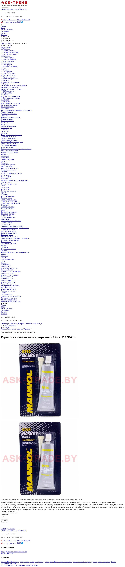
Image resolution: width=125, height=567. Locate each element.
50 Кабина (4, 84)
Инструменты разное (8, 164)
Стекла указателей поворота (10, 203)
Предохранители (6, 294)
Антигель (4, 245)
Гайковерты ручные (7, 159)
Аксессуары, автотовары (9, 105)
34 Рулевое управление (8, 75)
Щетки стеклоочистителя (9, 150)
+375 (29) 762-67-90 (23, 20)
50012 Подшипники (7, 91)
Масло (3, 186)
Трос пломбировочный (8, 136)
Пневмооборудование (8, 217)
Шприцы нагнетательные (9, 236)
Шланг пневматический (9, 233)
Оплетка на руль (6, 128)
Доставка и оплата (7, 29)
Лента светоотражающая (9, 184)
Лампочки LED (6, 179)
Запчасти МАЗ (6, 47)
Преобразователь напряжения (11, 296)
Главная (3, 26)
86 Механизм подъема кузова (10, 103)
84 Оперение (5, 100)
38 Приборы (5, 80)
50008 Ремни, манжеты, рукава (11, 89)
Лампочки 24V (6, 177)
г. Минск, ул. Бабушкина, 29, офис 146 (13, 9)
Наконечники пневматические (11, 221)
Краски (3, 254)
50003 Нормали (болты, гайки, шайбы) (14, 86)
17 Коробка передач (7, 57)
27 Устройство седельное (9, 66)
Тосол (3, 261)
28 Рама (3, 68)
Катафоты (4, 194)
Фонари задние (6, 215)
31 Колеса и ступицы (8, 73)
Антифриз (4, 247)
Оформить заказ (6, 43)
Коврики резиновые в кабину (11, 117)
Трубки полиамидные (8, 229)
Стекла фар (4, 205)
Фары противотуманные (9, 212)
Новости (4, 33)
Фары (3, 210)
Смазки (3, 257)
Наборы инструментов (8, 170)
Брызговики (5, 108)
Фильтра (3, 263)
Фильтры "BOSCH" (7, 273)
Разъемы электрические (9, 300)
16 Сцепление (5, 56)
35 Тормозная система (8, 77)
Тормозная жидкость (7, 259)
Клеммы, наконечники (8, 291)
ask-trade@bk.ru (10, 325)
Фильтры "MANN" (7, 279)
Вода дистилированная (8, 249)
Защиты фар (5, 115)
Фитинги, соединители (8, 231)
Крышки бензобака (7, 121)
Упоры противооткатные (9, 140)
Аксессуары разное (7, 107)
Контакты (4, 35)
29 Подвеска (5, 70)
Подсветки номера (7, 198)
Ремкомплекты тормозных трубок (12, 226)
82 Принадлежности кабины (10, 98)
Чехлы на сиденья (7, 147)
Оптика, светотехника (8, 191)
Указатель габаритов (7, 207)
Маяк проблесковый (7, 196)
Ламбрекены (5, 122)
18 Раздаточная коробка (9, 59)
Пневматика (68, 562)
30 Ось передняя (6, 72)
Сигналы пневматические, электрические (15, 228)
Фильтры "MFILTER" (8, 280)
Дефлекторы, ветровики (9, 114)
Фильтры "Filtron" (7, 277)
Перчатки (4, 133)
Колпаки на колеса (7, 119)
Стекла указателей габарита (10, 201)
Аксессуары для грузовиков (20, 562)
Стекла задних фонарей (9, 200)
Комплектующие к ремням (10, 240)
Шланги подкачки (7, 235)
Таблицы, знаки (6, 182)
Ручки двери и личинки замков (11, 135)
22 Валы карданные (7, 61)
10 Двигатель (5, 49)
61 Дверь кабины (6, 93)
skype (7, 327)
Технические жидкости (8, 243)
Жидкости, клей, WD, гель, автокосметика (15, 252)
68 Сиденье (4, 94)
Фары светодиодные (7, 214)
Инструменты (5, 157)
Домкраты (4, 163)
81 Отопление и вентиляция (10, 96)
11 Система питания (7, 50)
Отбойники (4, 129)
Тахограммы (5, 156)
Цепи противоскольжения (9, 145)
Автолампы (106, 562)
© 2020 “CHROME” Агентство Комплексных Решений (19, 565)
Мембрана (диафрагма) (8, 126)
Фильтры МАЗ (6, 264)
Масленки (4, 124)
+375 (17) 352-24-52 (8, 20)
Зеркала (3, 193)
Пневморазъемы (6, 222)
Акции (3, 28)
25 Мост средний (6, 64)
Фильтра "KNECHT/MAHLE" (11, 271)
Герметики (4, 250)
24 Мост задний (6, 63)
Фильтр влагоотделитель (9, 268)
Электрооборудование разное (10, 301)
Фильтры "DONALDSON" (10, 275)
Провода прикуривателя (9, 298)
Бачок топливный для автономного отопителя (16, 110)
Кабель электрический (8, 289)
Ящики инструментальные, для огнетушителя (16, 149)
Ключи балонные (6, 166)
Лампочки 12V (6, 175)
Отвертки (4, 171)
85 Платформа (5, 101)
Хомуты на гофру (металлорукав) (12, 142)
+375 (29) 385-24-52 (10, 22)
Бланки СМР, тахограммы (9, 152)
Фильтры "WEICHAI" (8, 282)
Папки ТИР (5, 131)
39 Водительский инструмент (11, 82)
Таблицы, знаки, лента (46, 562)
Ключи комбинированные (9, 168)
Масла (100, 562)
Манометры (5, 219)
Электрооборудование (8, 284)
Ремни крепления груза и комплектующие (15, 238)
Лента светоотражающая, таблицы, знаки (14, 180)
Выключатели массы (8, 287)
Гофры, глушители (7, 112)
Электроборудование (90, 562)
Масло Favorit (5, 187)
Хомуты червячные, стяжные (10, 143)
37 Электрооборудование (9, 79)
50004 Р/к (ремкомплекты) (9, 87)
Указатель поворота (7, 208)
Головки (3, 161)
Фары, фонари (59, 562)
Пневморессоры (6, 224)
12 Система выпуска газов (9, 52)
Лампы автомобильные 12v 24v (11, 173)
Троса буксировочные (8, 138)
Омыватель (4, 256)
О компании (5, 31)
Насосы (3, 293)
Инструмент (34, 562)
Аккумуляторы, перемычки (10, 286)
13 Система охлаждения (9, 54)
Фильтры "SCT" (6, 266)
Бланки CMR (5, 154)
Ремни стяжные (6, 242)
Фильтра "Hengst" (7, 270)
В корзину (4, 520)
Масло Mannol (5, 189)
